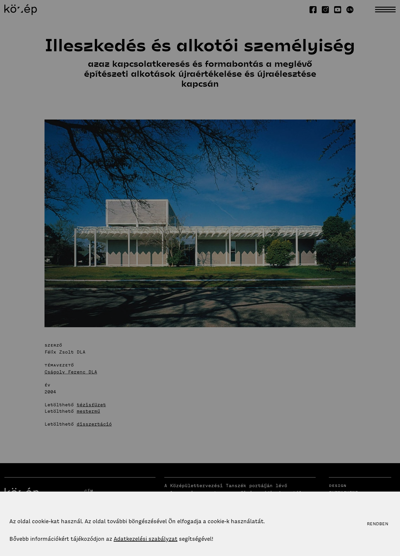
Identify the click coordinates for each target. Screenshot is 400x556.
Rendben (377, 524)
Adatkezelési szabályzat (145, 539)
